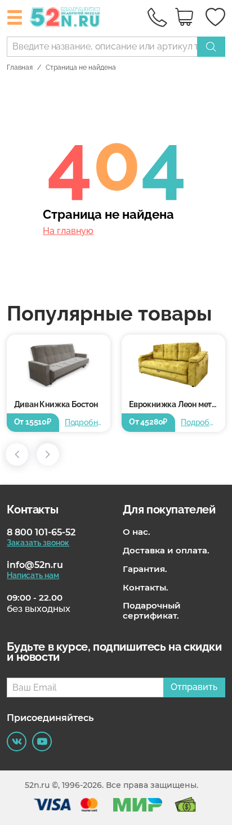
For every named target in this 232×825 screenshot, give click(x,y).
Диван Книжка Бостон (56, 404)
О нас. (136, 532)
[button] (17, 454)
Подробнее (83, 422)
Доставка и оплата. (166, 551)
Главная (20, 67)
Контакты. (145, 588)
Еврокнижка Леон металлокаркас (177, 404)
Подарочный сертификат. (152, 611)
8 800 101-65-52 (41, 532)
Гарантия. (145, 569)
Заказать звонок (38, 542)
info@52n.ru (35, 565)
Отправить (194, 687)
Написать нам (33, 575)
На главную (68, 231)
